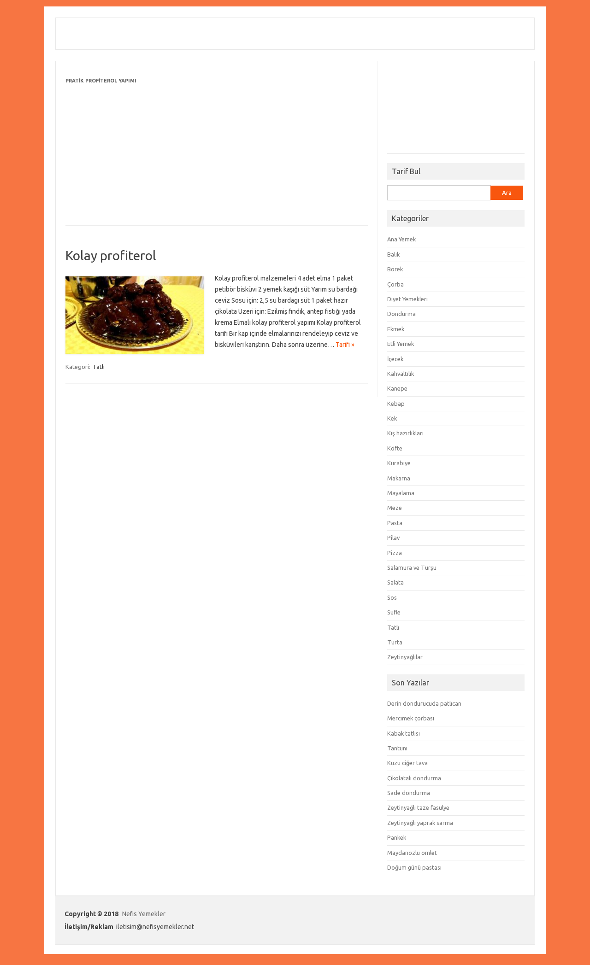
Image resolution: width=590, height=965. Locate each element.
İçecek (395, 359)
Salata (395, 582)
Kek (392, 418)
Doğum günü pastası (414, 867)
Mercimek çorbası (410, 718)
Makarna (398, 478)
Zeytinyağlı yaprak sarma (420, 822)
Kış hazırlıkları (405, 433)
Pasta (394, 523)
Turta (394, 642)
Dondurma (401, 313)
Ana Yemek (401, 239)
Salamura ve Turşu (412, 567)
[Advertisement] (216, 150)
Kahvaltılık (400, 373)
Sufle (394, 612)
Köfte (394, 448)
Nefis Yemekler (143, 914)
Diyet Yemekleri (407, 299)
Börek (395, 269)
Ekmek (395, 329)
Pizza (394, 553)
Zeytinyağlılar (405, 657)
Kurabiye (399, 463)
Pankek (396, 837)
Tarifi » (345, 344)
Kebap (396, 403)
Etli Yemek (400, 343)
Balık (393, 254)
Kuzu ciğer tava (407, 763)
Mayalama (400, 493)
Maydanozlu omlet (412, 852)
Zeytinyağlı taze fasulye (418, 807)
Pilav (393, 537)
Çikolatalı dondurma (414, 778)
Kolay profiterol (110, 255)
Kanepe (397, 388)
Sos (392, 597)
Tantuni (397, 748)
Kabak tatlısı (403, 733)
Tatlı (99, 366)
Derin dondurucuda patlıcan (424, 703)
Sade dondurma (408, 793)
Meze (394, 507)
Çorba (395, 284)
